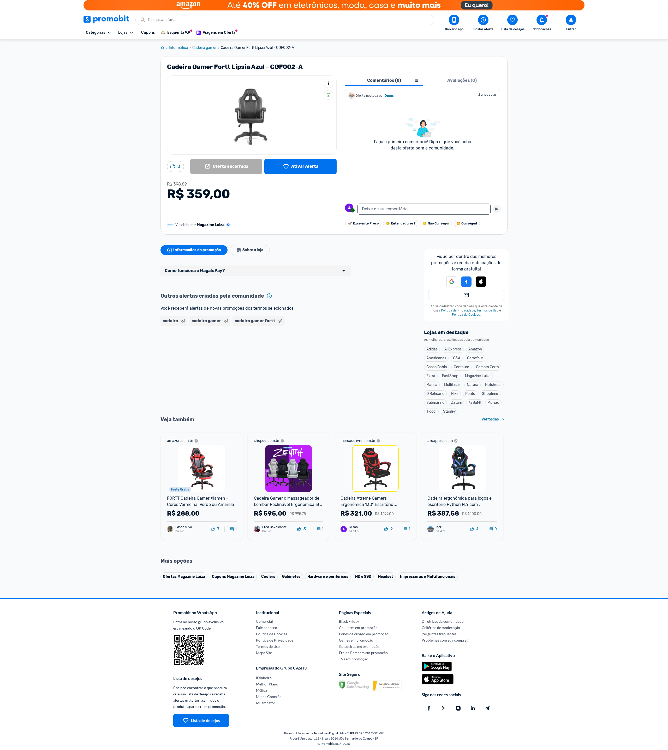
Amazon (475, 349)
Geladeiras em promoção (359, 646)
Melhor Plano (267, 684)
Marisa (431, 385)
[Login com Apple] (481, 281)
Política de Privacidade (458, 310)
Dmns (389, 95)
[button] (448, 281)
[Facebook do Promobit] (429, 708)
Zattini (456, 402)
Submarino (435, 402)
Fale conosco (266, 627)
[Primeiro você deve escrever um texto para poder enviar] (497, 209)
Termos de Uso (487, 310)
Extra (430, 376)
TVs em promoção (353, 659)
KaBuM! (474, 402)
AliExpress (453, 349)
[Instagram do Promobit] (458, 708)
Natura (472, 385)
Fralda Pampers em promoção (363, 652)
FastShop (450, 376)
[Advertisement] (260, 348)
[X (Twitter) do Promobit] (443, 708)
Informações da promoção (197, 250)
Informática (178, 48)
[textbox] (424, 209)
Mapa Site (264, 652)
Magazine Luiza (478, 376)
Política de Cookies (466, 314)
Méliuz (261, 690)
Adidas (432, 349)
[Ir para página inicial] (164, 48)
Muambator (265, 703)
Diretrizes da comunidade (442, 621)
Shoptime (490, 393)
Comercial (264, 621)
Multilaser (452, 385)
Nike (454, 393)
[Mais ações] (328, 83)
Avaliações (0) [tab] (462, 80)
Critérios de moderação (441, 627)
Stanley (449, 411)
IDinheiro (264, 678)
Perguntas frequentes (439, 634)
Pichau (493, 402)
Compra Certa (487, 367)
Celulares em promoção (358, 627)
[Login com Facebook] (466, 281)
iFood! (431, 411)
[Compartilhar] (328, 95)
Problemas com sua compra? (445, 640)
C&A (456, 358)
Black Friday (349, 621)
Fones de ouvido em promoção (364, 634)
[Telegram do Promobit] (487, 708)
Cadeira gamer (204, 48)
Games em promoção (356, 640)
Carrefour (475, 358)
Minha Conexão (269, 696)
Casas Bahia (436, 367)
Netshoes (493, 385)
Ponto (470, 393)
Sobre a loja (252, 250)
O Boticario (435, 393)
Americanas (436, 358)
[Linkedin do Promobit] (473, 708)
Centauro (461, 367)
